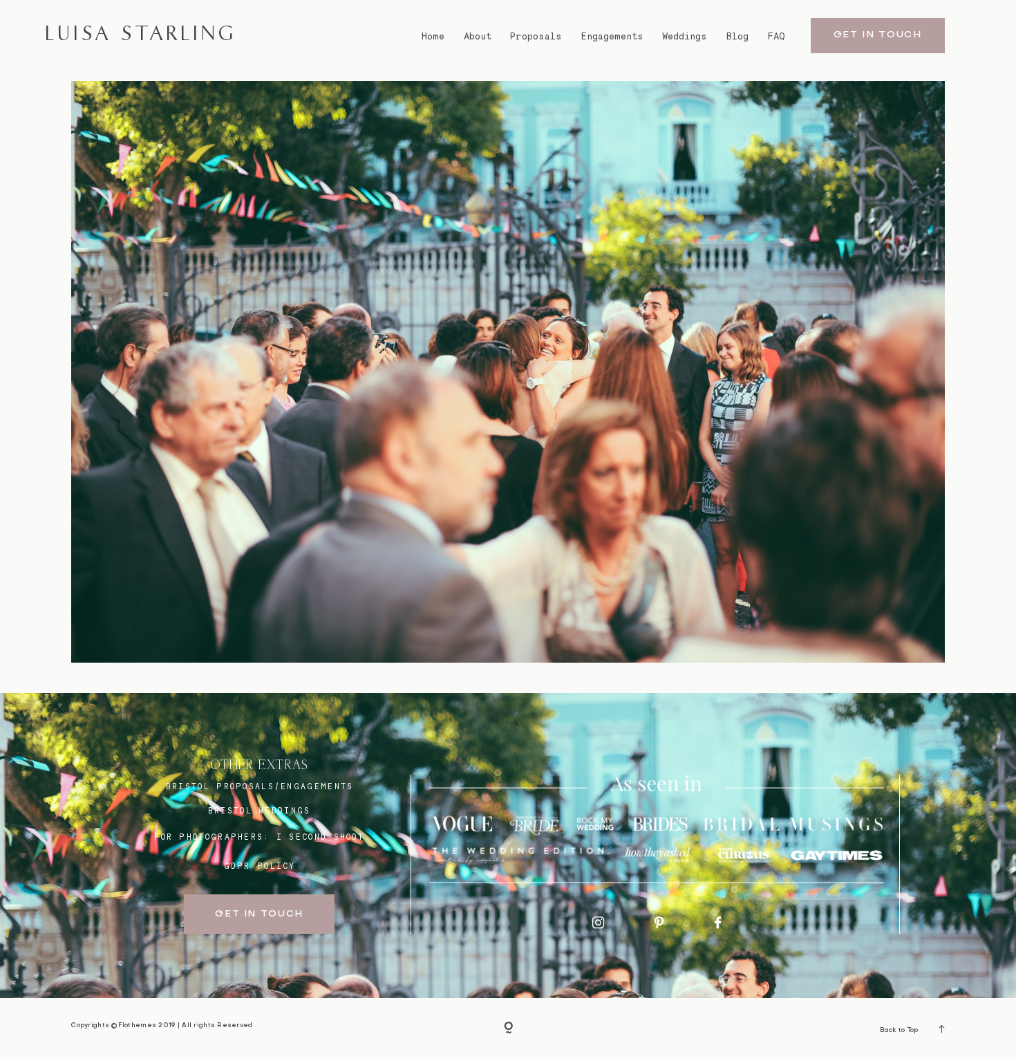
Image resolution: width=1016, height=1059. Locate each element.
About (477, 36)
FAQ (776, 36)
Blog (737, 36)
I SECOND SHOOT (320, 837)
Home (433, 36)
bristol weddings (259, 811)
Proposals (536, 36)
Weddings (684, 36)
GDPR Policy (260, 866)
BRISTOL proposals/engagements (260, 786)
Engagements (612, 36)
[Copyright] (508, 1028)
